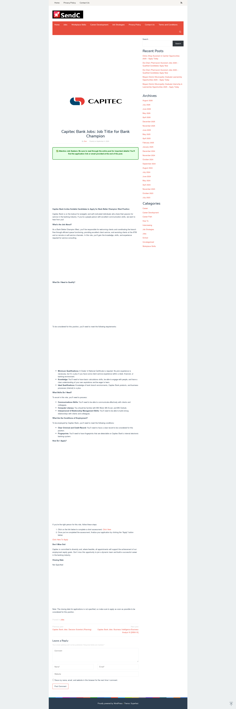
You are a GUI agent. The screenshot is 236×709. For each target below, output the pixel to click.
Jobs (62, 619)
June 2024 (147, 176)
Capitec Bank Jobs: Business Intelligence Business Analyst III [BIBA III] (118, 629)
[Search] (180, 31)
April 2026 (147, 117)
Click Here (107, 529)
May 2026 (146, 113)
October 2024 (148, 159)
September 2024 (149, 163)
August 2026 (148, 100)
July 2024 (146, 172)
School (145, 238)
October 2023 (148, 193)
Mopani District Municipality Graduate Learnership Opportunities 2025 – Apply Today (162, 78)
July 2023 (146, 197)
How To (145, 221)
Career (145, 208)
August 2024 (148, 168)
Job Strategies (148, 229)
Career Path (147, 216)
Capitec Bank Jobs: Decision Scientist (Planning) (71, 628)
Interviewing (147, 225)
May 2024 (146, 180)
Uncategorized (148, 242)
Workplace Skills (149, 246)
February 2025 (148, 142)
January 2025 (148, 146)
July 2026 (146, 104)
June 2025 (147, 130)
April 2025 (147, 138)
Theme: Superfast (131, 703)
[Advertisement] (95, 58)
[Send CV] (67, 14)
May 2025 (146, 134)
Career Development (151, 212)
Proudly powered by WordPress (110, 703)
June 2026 (147, 109)
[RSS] (181, 3)
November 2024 (149, 155)
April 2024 (147, 184)
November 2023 (149, 189)
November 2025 (149, 125)
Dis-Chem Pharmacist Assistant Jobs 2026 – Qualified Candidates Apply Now (160, 64)
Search (145, 39)
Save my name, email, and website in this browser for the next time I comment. (86, 680)
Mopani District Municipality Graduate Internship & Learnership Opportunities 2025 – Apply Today (162, 85)
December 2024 (149, 151)
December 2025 (149, 121)
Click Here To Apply (60, 539)
